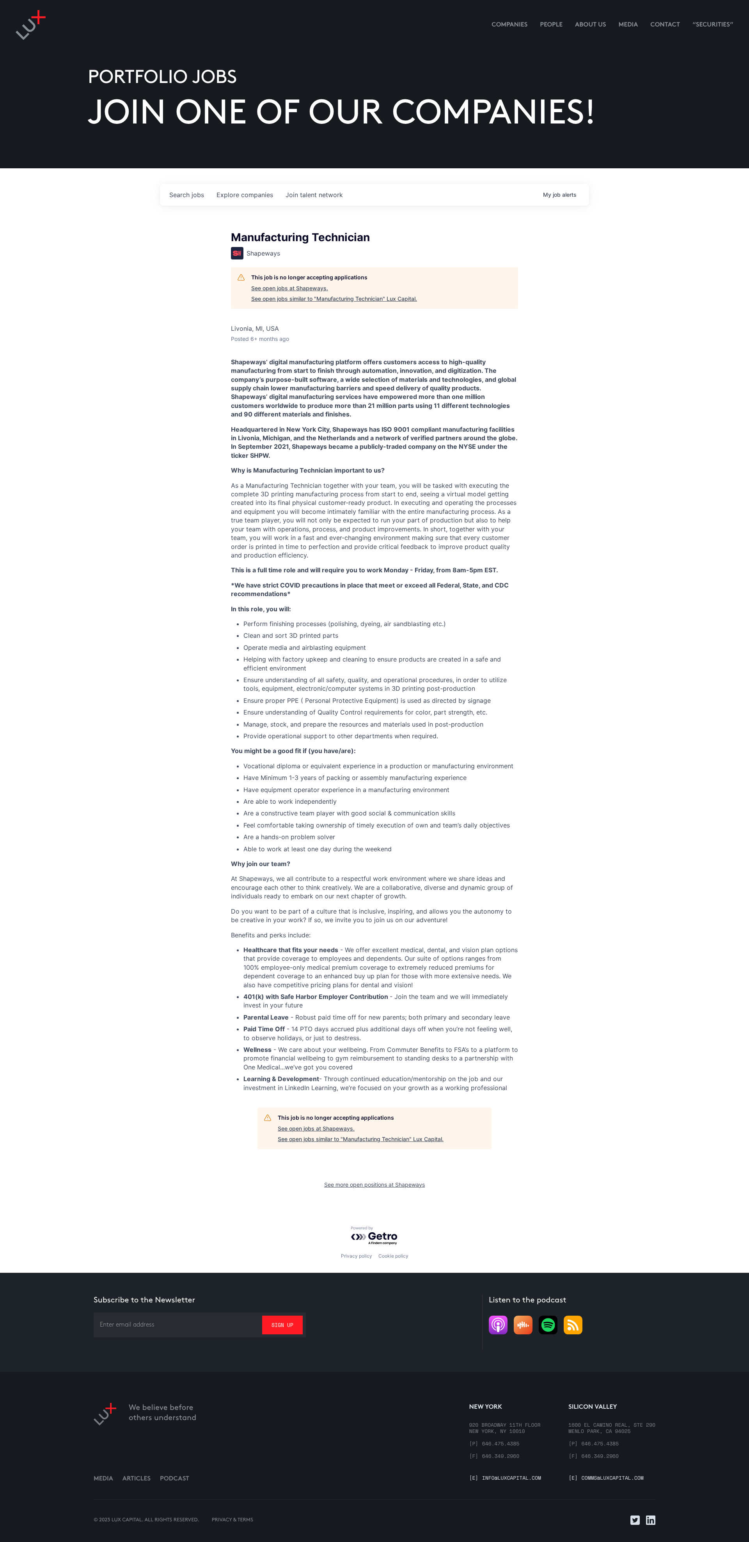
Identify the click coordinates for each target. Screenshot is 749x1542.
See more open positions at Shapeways (374, 1184)
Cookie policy (393, 1256)
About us (590, 25)
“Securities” (712, 25)
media (628, 25)
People (551, 25)
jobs (186, 195)
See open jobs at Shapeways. (289, 288)
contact (665, 25)
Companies (509, 25)
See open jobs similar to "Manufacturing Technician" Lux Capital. (334, 298)
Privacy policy (356, 1256)
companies (245, 195)
